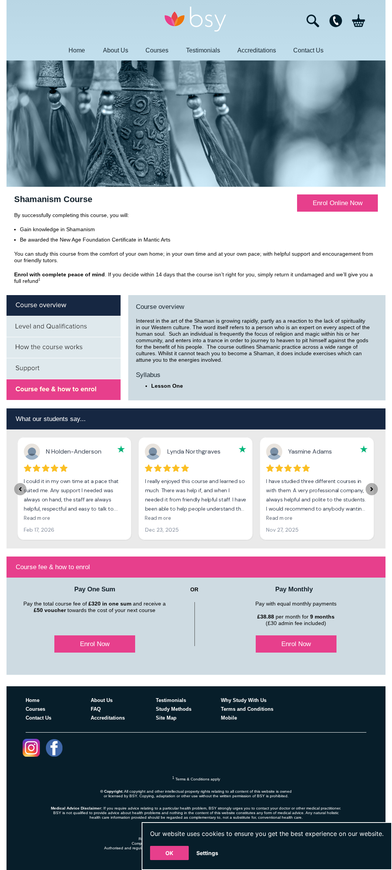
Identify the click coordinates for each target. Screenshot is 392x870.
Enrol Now (94, 644)
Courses (156, 50)
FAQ (96, 709)
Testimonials (203, 50)
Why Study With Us (243, 700)
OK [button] (169, 853)
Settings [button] (207, 853)
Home (77, 50)
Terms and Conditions (247, 709)
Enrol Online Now (338, 203)
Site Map (166, 718)
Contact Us (308, 50)
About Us (115, 50)
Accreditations (256, 50)
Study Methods (173, 709)
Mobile (229, 718)
